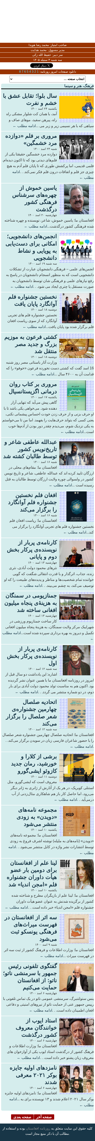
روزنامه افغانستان (38, 1128)
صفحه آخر (44, 1117)
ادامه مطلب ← (24, 126)
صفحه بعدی (22, 1117)
